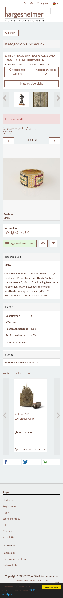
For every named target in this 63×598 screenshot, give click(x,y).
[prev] (8, 140)
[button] (25, 3)
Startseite (8, 499)
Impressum (9, 552)
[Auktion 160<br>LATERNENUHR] (30, 395)
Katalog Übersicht (31, 83)
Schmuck (37, 43)
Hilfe (5, 524)
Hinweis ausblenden (51, 587)
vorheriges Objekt (18, 71)
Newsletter (9, 537)
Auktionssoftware (25, 580)
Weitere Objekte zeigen (16, 372)
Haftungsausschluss (14, 558)
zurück (12, 33)
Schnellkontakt (11, 518)
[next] (54, 140)
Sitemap (7, 531)
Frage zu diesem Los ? (21, 243)
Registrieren (10, 506)
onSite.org (42, 580)
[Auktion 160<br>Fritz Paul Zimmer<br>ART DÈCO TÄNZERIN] (21, 99)
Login (6, 512)
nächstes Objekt (46, 69)
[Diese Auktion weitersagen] (43, 243)
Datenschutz (10, 565)
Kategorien (15, 43)
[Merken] (53, 243)
